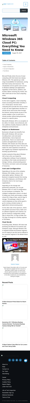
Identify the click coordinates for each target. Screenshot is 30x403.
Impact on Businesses (8, 66)
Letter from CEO (7, 386)
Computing (6, 53)
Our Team (5, 371)
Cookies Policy (6, 382)
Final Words (6, 70)
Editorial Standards (7, 395)
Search (24, 10)
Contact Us (5, 369)
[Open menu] (26, 4)
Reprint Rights (6, 384)
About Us (5, 364)
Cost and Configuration (8, 68)
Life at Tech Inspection (9, 390)
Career (4, 377)
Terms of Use (6, 397)
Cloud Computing (7, 64)
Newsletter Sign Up (8, 392)
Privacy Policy (6, 379)
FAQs (3, 366)
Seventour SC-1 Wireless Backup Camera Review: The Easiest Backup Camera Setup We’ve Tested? (13, 324)
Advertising (5, 373)
